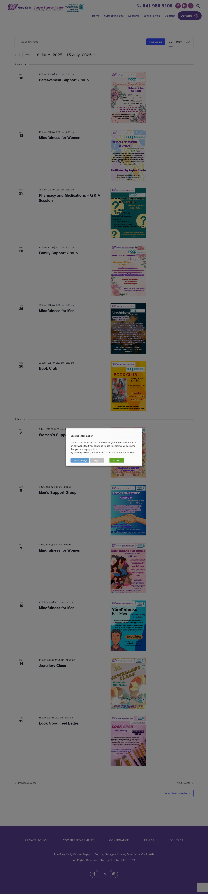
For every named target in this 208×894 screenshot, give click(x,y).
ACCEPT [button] (116, 460)
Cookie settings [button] (80, 460)
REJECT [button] (97, 460)
